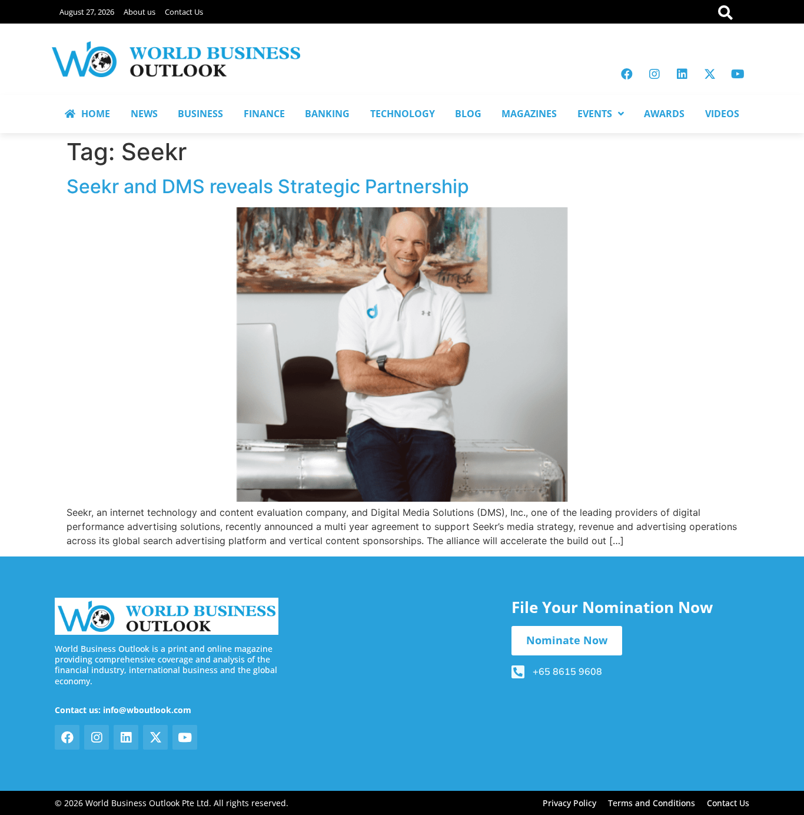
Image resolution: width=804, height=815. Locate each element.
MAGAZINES (529, 113)
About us (139, 11)
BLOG (468, 113)
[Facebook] (627, 74)
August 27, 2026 (86, 11)
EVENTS (594, 113)
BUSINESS (200, 113)
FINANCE (264, 113)
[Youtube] (737, 74)
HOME (95, 113)
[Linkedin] (682, 74)
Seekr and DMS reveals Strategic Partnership (268, 186)
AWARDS (664, 113)
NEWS (144, 113)
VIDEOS (722, 113)
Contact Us (184, 11)
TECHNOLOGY (402, 113)
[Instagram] (654, 74)
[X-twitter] (710, 74)
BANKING (327, 113)
